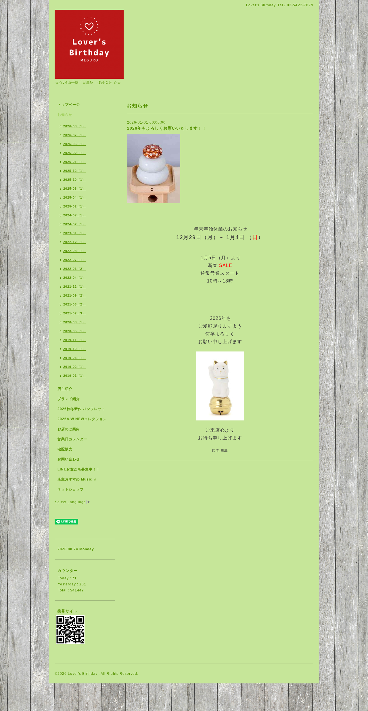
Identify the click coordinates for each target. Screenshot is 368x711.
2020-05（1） (74, 331)
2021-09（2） (74, 295)
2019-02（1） (74, 366)
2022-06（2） (74, 268)
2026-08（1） (74, 126)
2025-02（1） (74, 206)
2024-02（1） (74, 224)
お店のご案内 (68, 429)
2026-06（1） (74, 144)
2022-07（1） (74, 260)
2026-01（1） (74, 162)
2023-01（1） (74, 233)
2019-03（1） (74, 358)
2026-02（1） (74, 153)
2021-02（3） (74, 313)
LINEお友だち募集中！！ (78, 469)
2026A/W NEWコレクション (82, 419)
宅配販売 (64, 449)
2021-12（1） (74, 286)
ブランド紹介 (68, 399)
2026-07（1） (74, 135)
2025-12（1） (74, 170)
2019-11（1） (74, 340)
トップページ (68, 105)
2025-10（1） (74, 179)
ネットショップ (70, 489)
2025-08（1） (74, 188)
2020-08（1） (74, 322)
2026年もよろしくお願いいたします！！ (166, 128)
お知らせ (64, 115)
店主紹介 (64, 389)
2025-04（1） (74, 197)
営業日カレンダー (72, 439)
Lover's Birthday (83, 674)
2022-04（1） (74, 277)
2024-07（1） (74, 215)
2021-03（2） (74, 304)
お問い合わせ (68, 459)
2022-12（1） (74, 242)
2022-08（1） (74, 251)
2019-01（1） (74, 375)
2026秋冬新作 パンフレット (81, 409)
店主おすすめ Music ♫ (76, 479)
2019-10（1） (74, 349)
